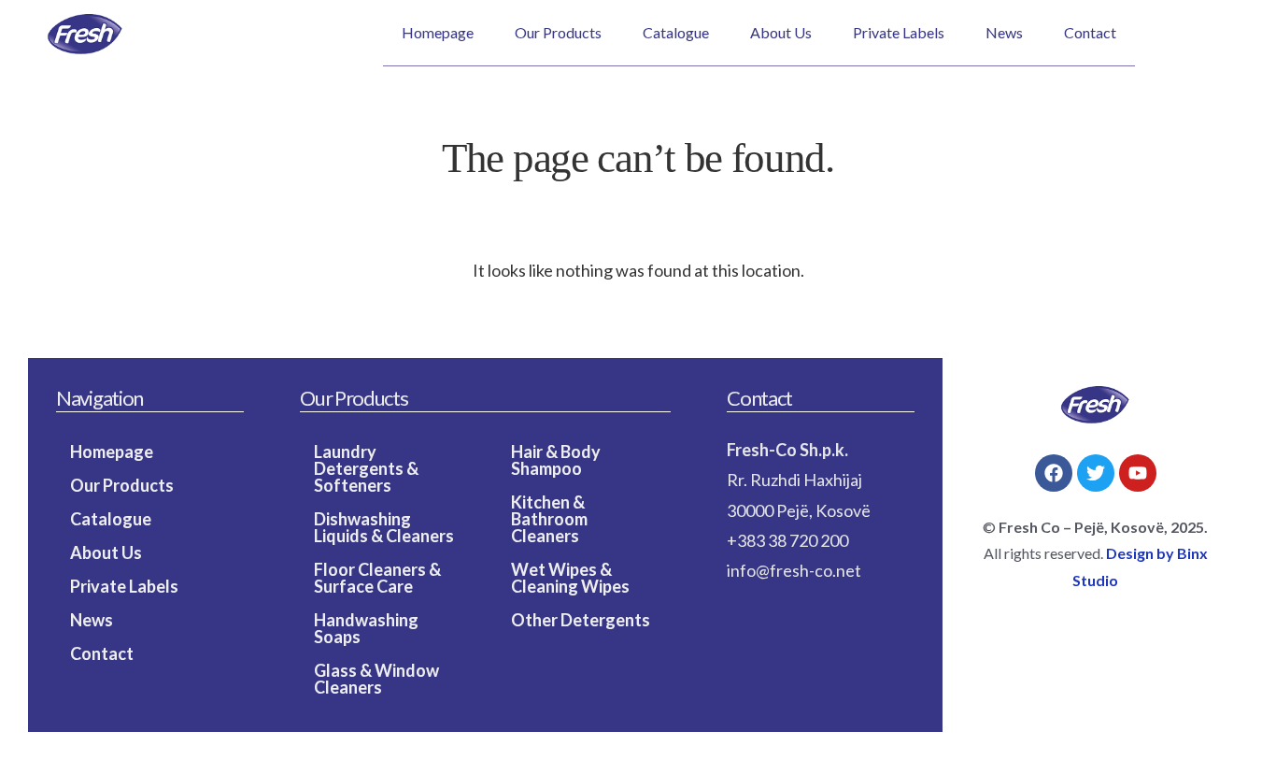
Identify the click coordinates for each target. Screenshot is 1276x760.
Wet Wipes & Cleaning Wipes (570, 577)
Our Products (558, 32)
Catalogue (676, 32)
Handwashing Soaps (366, 628)
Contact (1090, 32)
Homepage (438, 32)
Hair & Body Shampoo (556, 460)
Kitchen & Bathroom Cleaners (549, 519)
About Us (781, 32)
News (1004, 32)
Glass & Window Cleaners (376, 678)
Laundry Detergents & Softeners (366, 468)
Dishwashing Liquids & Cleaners (384, 527)
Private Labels (898, 32)
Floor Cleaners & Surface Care (377, 577)
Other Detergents (580, 619)
